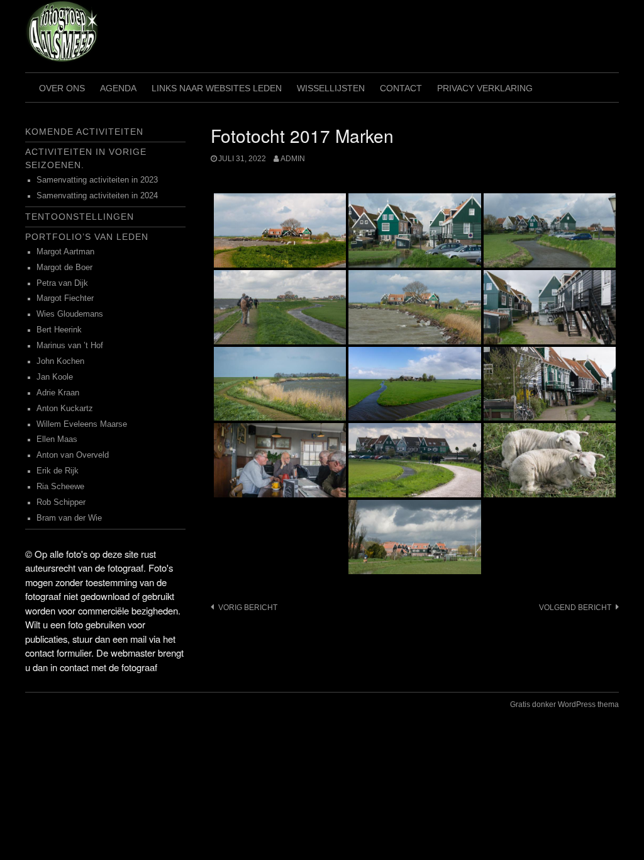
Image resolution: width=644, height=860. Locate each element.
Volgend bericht (575, 607)
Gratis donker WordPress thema (564, 704)
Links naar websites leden (217, 88)
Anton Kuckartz (64, 408)
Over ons (62, 88)
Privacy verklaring (485, 88)
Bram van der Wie (69, 518)
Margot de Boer (64, 267)
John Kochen (60, 361)
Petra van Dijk (62, 283)
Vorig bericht (247, 607)
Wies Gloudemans (69, 314)
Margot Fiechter (65, 298)
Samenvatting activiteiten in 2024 (97, 195)
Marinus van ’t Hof (69, 345)
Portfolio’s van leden (86, 237)
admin (292, 158)
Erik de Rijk (57, 471)
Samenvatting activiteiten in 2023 (97, 180)
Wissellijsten (331, 88)
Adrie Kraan (57, 392)
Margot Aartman (65, 251)
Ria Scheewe (60, 486)
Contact (401, 88)
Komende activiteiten (84, 132)
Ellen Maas (56, 439)
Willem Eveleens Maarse (81, 424)
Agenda (118, 88)
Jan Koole (54, 377)
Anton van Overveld (72, 455)
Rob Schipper (61, 502)
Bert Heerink (59, 329)
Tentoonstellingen (79, 217)
